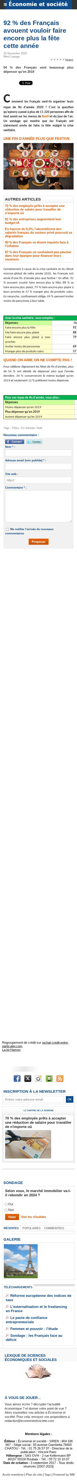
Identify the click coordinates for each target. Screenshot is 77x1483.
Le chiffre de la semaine (39, 1110)
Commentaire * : (16, 487)
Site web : (11, 474)
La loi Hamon (11, 1050)
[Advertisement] (36, 594)
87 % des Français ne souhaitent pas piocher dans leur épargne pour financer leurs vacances (38, 255)
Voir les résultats (33, 1217)
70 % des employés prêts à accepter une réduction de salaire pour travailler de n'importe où (35, 209)
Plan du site (34, 1474)
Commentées (54, 1228)
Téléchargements (18, 1287)
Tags (47, 1474)
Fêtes (15, 428)
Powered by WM (64, 1474)
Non (11, 1210)
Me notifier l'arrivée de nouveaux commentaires (29, 531)
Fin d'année (28, 428)
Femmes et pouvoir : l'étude (34, 1329)
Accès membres (13, 1474)
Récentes (11, 1228)
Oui (10, 1204)
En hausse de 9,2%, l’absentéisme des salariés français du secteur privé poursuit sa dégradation (38, 232)
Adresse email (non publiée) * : (25, 460)
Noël (45, 116)
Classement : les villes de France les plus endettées (21, 1274)
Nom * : (10, 446)
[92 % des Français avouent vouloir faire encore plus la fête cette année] (38, 145)
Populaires (31, 1228)
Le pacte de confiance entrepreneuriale (26, 1320)
